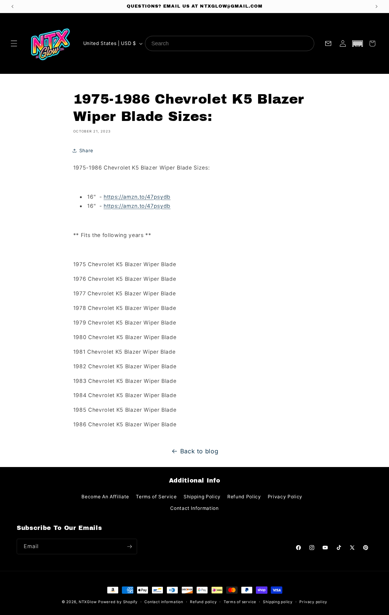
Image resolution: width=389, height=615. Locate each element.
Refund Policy (244, 497)
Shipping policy (278, 602)
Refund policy (203, 602)
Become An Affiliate (105, 497)
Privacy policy (313, 602)
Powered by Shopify (118, 602)
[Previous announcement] (12, 6)
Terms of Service (156, 497)
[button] (14, 43)
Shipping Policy (202, 497)
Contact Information (194, 508)
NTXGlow (88, 602)
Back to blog (199, 451)
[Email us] (328, 43)
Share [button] (86, 150)
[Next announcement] (376, 6)
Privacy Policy (285, 497)
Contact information (163, 602)
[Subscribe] (129, 547)
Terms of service (240, 602)
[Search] (307, 43)
